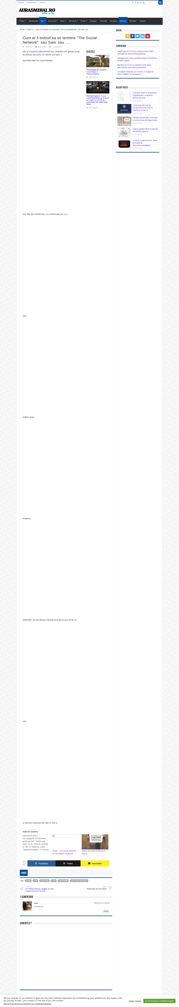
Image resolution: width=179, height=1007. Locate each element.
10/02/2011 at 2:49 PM (101, 903)
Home (22, 29)
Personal (72, 21)
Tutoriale (103, 21)
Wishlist (21, 2)
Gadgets (93, 21)
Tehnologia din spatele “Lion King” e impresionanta (96, 71)
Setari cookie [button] (135, 1001)
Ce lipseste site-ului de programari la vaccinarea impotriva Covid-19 (143, 107)
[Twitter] (138, 2)
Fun (42, 21)
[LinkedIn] (141, 2)
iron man (45, 881)
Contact (42, 2)
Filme (62, 21)
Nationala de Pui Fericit (97, 888)
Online (21, 21)
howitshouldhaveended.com (42, 51)
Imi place (113, 21)
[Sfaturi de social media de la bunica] (95, 841)
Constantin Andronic (125, 72)
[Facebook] (135, 2)
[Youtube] (144, 2)
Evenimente (33, 21)
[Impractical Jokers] (37, 842)
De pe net (52, 21)
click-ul (54, 823)
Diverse (123, 21)
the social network (79, 881)
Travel (82, 21)
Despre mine (31, 2)
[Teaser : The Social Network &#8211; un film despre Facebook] (65, 841)
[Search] (160, 2)
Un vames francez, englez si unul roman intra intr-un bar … (39, 889)
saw (54, 881)
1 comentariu (57, 47)
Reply (106, 911)
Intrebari (132, 21)
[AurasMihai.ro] (37, 11)
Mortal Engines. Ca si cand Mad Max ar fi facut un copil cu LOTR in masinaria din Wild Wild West (97, 100)
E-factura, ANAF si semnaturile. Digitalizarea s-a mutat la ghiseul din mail (145, 95)
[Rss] (133, 2)
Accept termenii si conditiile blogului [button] (159, 1001)
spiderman (63, 881)
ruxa (36, 903)
